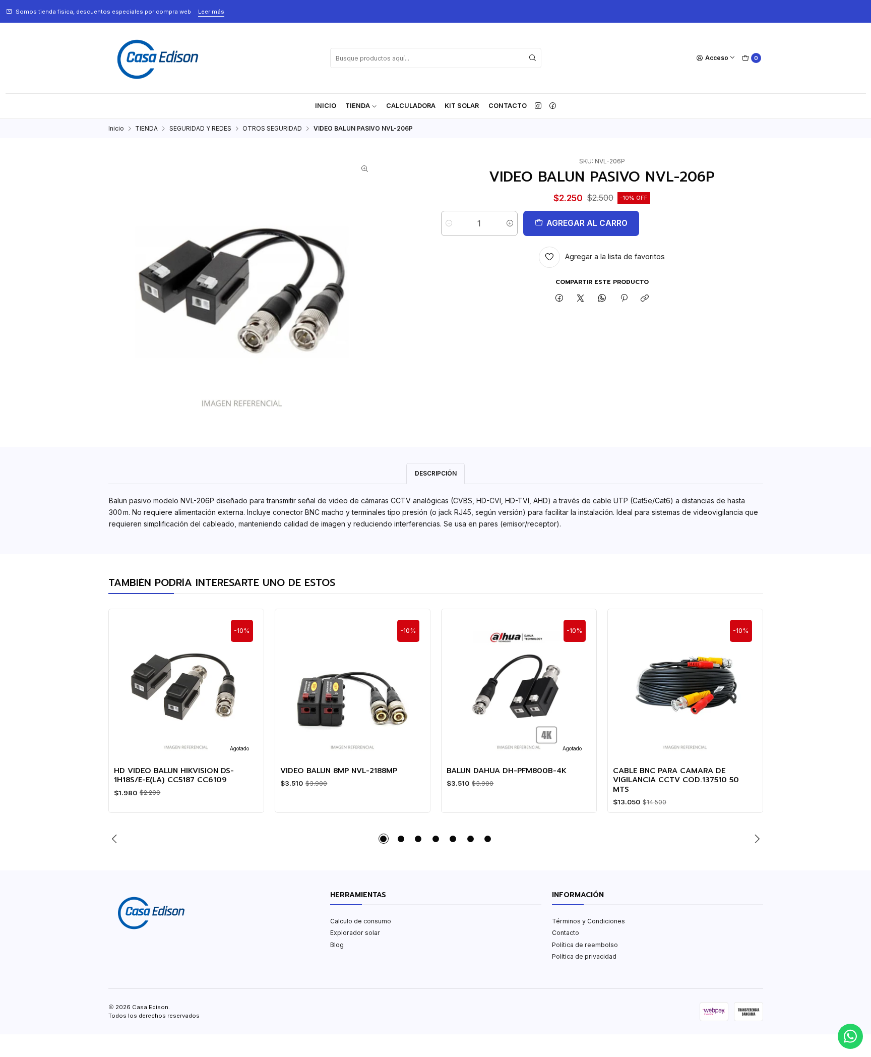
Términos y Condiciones (588, 921)
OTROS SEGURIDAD (272, 129)
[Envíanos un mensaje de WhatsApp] (850, 1036)
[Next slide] (755, 839)
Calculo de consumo (360, 921)
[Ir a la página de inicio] (157, 58)
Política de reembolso (585, 945)
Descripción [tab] (436, 473)
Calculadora (411, 105)
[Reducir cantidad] (449, 223)
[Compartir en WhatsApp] (602, 299)
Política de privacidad (584, 956)
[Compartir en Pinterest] (623, 299)
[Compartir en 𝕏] (580, 299)
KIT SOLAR (462, 105)
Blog (337, 945)
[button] (384, 839)
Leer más (211, 11)
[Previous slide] (115, 839)
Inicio (325, 105)
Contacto (507, 105)
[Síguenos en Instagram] (538, 106)
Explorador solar (355, 932)
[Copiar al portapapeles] (645, 299)
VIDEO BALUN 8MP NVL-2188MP (338, 771)
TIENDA (357, 105)
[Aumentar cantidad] (510, 223)
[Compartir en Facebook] (559, 299)
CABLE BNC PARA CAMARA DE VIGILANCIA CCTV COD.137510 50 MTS (676, 780)
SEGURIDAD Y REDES (200, 129)
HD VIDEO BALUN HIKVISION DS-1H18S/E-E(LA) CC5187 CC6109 (174, 775)
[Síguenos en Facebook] (552, 106)
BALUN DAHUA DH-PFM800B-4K (507, 771)
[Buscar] (532, 58)
